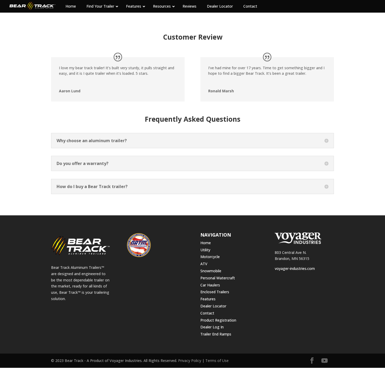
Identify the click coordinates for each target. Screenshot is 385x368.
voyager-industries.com (295, 268)
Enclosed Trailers (214, 291)
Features (208, 298)
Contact (207, 313)
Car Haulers (210, 284)
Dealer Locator (213, 305)
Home (205, 242)
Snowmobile (210, 270)
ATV (203, 263)
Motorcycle (210, 256)
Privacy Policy (189, 360)
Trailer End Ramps (215, 334)
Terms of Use (217, 360)
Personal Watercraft (217, 277)
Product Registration (218, 320)
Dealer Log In (212, 326)
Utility (205, 249)
